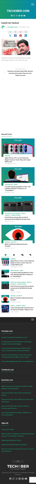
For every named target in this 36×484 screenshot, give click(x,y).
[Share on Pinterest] (20, 34)
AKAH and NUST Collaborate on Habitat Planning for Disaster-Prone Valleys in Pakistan (18, 435)
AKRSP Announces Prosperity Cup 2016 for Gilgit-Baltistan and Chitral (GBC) (17, 387)
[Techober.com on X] (17, 15)
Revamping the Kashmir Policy (11, 440)
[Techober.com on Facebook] (12, 15)
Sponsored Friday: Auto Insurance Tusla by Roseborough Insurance (15, 407)
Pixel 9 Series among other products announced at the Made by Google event (22, 288)
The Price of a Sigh (7, 429)
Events (23, 213)
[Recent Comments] (22, 255)
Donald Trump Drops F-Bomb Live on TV (14, 337)
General (7, 156)
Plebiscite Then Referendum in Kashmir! (14, 444)
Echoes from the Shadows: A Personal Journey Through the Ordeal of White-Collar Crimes (16, 356)
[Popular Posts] (14, 255)
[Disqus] (18, 106)
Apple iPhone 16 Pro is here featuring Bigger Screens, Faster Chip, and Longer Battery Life (18, 159)
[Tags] (30, 255)
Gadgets (7, 215)
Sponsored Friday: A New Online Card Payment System (16, 394)
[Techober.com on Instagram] (14, 15)
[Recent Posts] (5, 255)
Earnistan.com (7, 380)
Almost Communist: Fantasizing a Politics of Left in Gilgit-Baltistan (17, 450)
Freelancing (9, 184)
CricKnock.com (7, 370)
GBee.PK (4, 423)
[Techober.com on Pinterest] (22, 15)
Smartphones (15, 215)
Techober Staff (12, 27)
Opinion (7, 242)
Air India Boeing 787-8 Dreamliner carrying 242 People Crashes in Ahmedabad (16, 343)
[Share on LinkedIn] (25, 34)
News (15, 184)
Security (14, 242)
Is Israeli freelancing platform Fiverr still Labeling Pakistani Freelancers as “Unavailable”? (17, 188)
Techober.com (18, 11)
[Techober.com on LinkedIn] (19, 15)
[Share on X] (10, 34)
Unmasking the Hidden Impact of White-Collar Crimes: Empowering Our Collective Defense (16, 349)
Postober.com (7, 331)
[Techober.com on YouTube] (24, 15)
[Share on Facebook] (15, 34)
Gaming (18, 305)
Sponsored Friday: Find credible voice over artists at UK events (17, 401)
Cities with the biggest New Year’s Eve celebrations (17, 361)
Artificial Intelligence (12, 213)
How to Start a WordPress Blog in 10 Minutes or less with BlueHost (16, 414)
